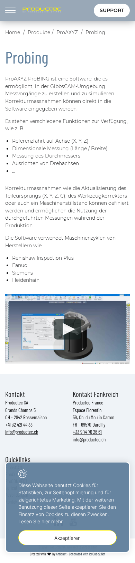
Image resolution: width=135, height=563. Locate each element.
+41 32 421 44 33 (19, 424)
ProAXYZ (67, 32)
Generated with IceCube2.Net (87, 554)
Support (112, 10)
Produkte (39, 32)
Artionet (61, 554)
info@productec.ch (21, 432)
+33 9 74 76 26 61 (87, 432)
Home (12, 32)
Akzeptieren (67, 538)
